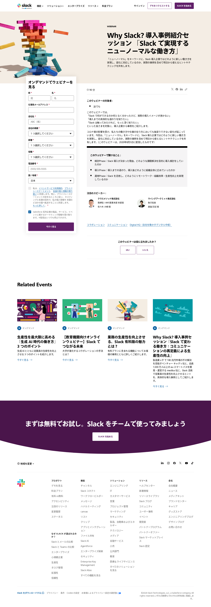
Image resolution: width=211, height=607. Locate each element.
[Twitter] (172, 89)
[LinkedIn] (181, 89)
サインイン (139, 5)
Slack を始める (184, 5)
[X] (180, 463)
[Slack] (24, 5)
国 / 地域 (33, 175)
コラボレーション (96, 224)
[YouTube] (186, 463)
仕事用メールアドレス (39, 104)
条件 (62, 592)
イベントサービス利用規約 (50, 188)
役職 (31, 151)
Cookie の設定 (73, 592)
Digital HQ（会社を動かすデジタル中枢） (151, 224)
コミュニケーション (117, 224)
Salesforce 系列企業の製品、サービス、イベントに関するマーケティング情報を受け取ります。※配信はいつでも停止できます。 (52, 214)
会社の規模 (34, 128)
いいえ (145, 250)
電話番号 (33, 163)
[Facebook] (177, 89)
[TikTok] (192, 463)
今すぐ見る (51, 226)
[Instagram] (168, 463)
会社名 (32, 116)
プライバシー (52, 592)
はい (128, 250)
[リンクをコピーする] (186, 89)
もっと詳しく (39, 205)
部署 (31, 140)
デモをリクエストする (160, 5)
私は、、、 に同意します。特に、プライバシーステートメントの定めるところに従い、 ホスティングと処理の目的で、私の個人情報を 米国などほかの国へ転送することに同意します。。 (53, 197)
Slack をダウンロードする (29, 592)
